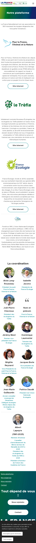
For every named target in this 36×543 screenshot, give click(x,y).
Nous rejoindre (6, 481)
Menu (33, 3)
